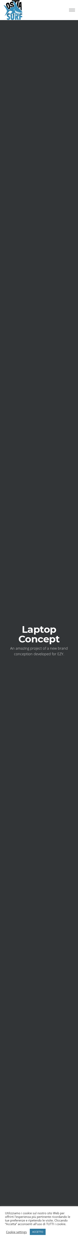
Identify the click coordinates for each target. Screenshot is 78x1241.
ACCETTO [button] (37, 1232)
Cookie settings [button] (16, 1232)
